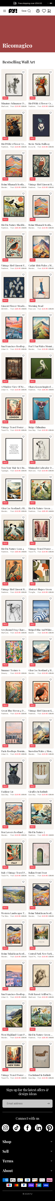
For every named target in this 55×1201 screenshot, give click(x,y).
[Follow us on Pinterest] (49, 1127)
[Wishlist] (44, 11)
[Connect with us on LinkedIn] (38, 1127)
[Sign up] (48, 1103)
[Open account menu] (38, 11)
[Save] (23, 72)
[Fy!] (13, 11)
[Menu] (4, 11)
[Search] (29, 10)
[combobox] (26, 11)
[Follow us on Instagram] (5, 1127)
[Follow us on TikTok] (16, 1127)
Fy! (31, 1194)
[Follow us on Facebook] (27, 1127)
